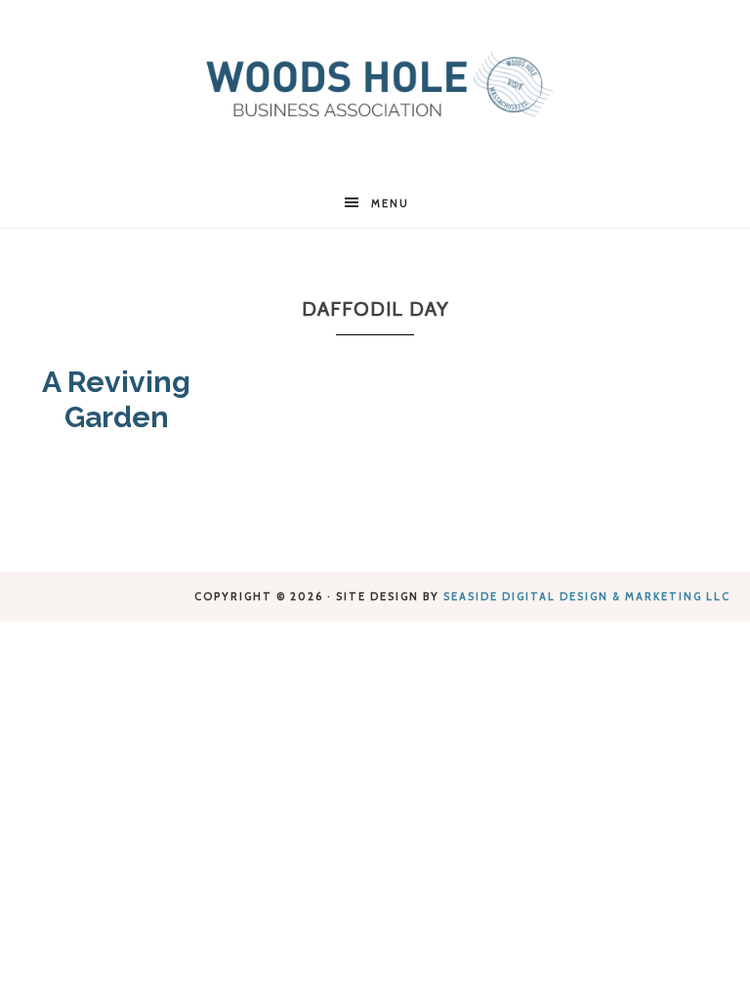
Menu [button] (390, 203)
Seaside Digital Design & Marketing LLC (586, 596)
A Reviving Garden (116, 399)
